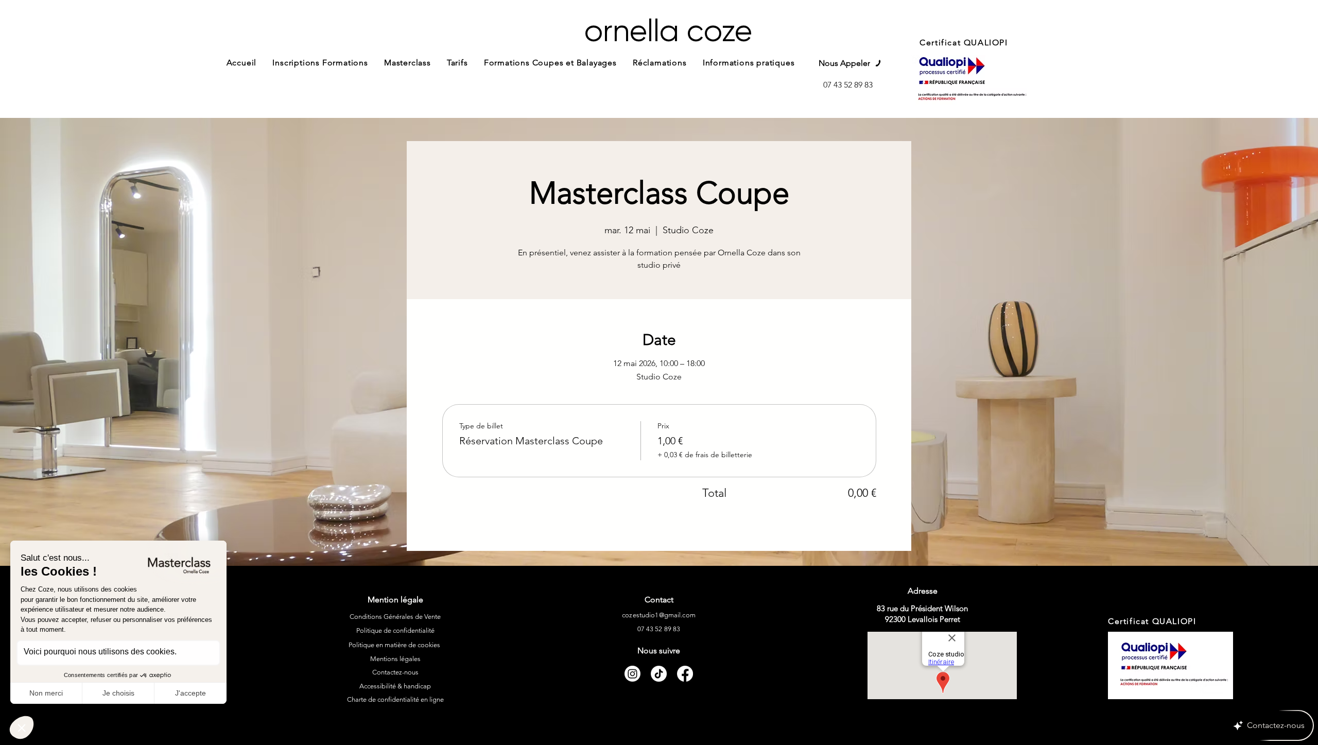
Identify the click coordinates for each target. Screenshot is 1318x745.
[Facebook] (685, 674)
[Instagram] (632, 674)
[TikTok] (659, 674)
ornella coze (668, 30)
